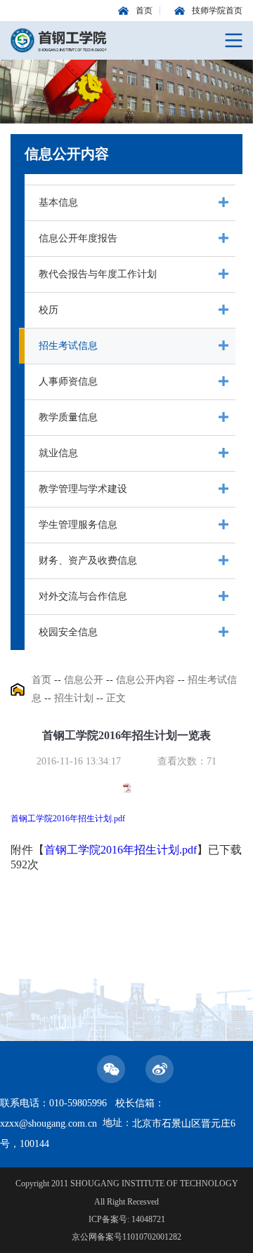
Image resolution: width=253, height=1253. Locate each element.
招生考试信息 (68, 345)
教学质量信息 (68, 417)
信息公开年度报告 (78, 238)
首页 (41, 680)
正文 (116, 698)
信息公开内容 (145, 680)
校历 (48, 310)
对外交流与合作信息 (83, 596)
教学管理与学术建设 (83, 489)
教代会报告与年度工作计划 (98, 274)
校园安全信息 (68, 632)
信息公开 (83, 680)
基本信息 (58, 202)
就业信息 (58, 453)
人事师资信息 (68, 381)
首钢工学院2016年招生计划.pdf (68, 818)
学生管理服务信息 (78, 524)
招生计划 (73, 698)
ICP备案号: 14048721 (127, 1219)
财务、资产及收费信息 (88, 560)
